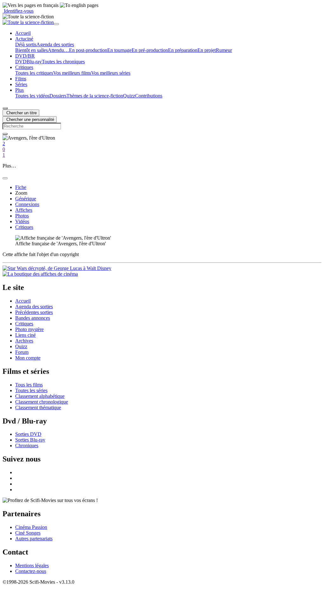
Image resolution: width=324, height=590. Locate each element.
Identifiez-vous (18, 11)
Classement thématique (38, 407)
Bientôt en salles (31, 50)
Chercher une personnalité (29, 119)
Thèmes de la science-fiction (94, 95)
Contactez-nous (30, 571)
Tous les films (29, 384)
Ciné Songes (27, 533)
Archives (24, 340)
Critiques (24, 323)
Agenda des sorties (55, 44)
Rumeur (224, 50)
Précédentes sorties (34, 312)
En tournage (119, 50)
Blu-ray (34, 61)
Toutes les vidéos (32, 95)
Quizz (129, 95)
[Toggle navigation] (56, 24)
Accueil (23, 301)
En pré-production (150, 50)
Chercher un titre (21, 112)
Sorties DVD (28, 434)
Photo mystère (29, 329)
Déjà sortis (25, 44)
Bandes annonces (32, 318)
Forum (21, 352)
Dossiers (57, 95)
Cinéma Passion (31, 527)
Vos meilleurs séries (110, 73)
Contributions (148, 95)
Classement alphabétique (40, 396)
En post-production (88, 50)
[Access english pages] (79, 5)
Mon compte (27, 358)
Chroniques (26, 445)
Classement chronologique (41, 402)
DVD (21, 61)
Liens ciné (25, 335)
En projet (206, 50)
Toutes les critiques (34, 73)
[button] (24, 38)
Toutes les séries (31, 390)
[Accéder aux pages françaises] (31, 5)
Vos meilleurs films (72, 73)
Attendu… (58, 50)
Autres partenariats (34, 538)
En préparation (182, 50)
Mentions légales (32, 565)
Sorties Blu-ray (30, 439)
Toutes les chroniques (63, 61)
